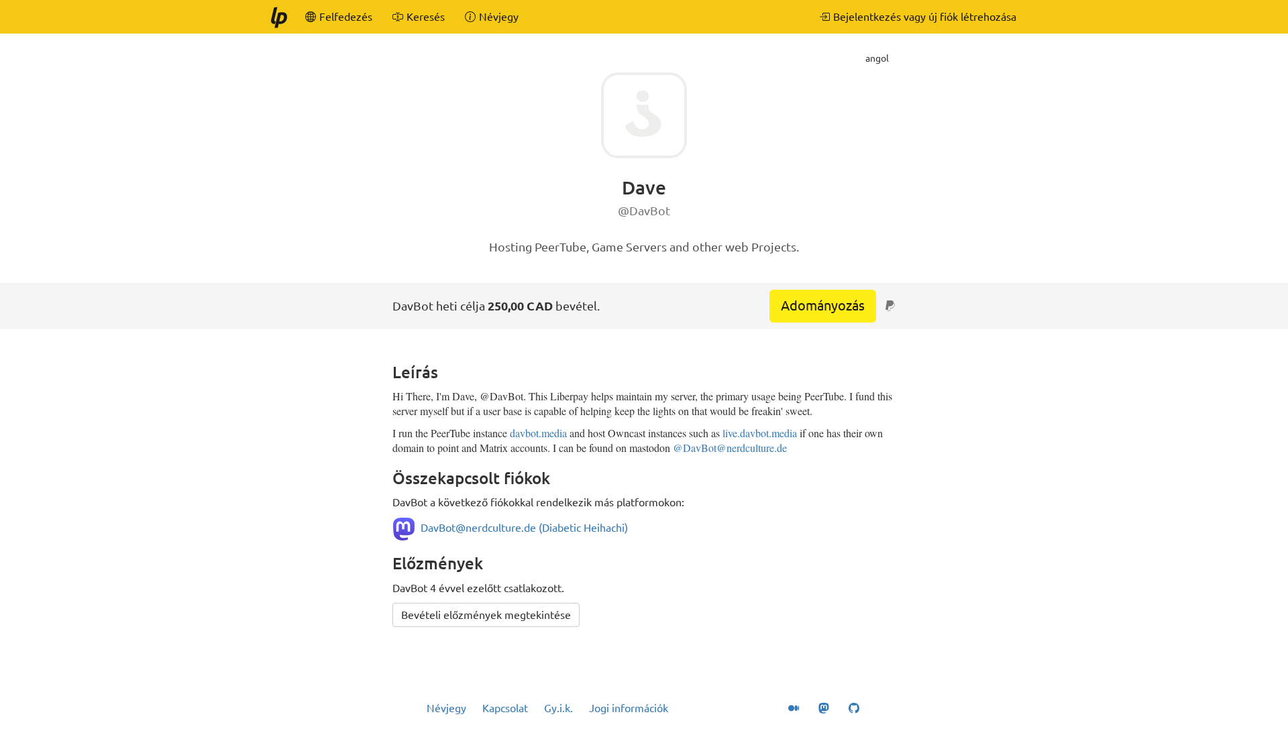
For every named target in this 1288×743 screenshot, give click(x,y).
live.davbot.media (759, 433)
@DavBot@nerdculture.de (730, 448)
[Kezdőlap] (278, 17)
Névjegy (446, 708)
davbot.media (538, 433)
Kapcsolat (505, 708)
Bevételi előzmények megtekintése (486, 615)
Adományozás (823, 305)
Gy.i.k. (558, 708)
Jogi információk (628, 708)
